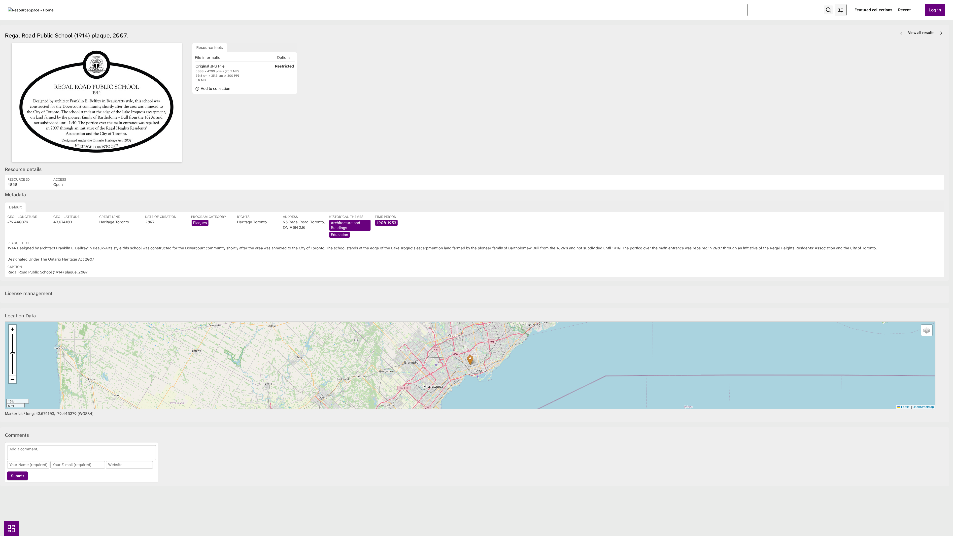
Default (15, 207)
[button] (470, 360)
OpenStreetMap (923, 406)
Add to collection (215, 88)
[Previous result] (902, 33)
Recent (904, 9)
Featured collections (873, 9)
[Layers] (926, 330)
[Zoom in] (12, 329)
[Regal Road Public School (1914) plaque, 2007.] (97, 102)
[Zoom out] (12, 379)
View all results (921, 32)
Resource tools (209, 47)
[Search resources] (828, 9)
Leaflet (905, 406)
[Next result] (940, 33)
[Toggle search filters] (840, 10)
